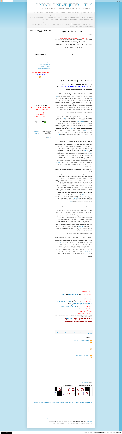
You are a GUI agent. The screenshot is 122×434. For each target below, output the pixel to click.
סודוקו (57, 15)
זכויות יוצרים (89, 421)
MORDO (77, 402)
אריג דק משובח (73, 294)
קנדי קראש (37, 133)
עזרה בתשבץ (67, 24)
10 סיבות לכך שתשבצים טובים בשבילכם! (68, 19)
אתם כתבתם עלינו (50, 12)
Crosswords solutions (64, 402)
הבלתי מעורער (80, 121)
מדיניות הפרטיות (67, 22)
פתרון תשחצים (86, 12)
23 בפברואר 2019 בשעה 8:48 (81, 340)
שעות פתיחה (82, 402)
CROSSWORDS (72, 402)
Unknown (86, 340)
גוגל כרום (49, 137)
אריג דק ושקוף (66, 301)
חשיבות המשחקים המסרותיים (43, 22)
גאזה (85, 130)
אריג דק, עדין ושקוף (79, 303)
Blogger (47, 418)
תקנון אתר (72, 26)
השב (88, 344)
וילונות (60, 159)
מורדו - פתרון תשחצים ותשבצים (64, 4)
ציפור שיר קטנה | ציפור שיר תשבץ (44, 68)
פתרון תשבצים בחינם (71, 411)
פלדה (64, 164)
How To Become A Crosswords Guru (69, 15)
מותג (61, 242)
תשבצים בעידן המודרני (57, 22)
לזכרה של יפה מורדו (60, 12)
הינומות (89, 153)
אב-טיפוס (80, 226)
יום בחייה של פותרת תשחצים (54, 17)
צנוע (64, 118)
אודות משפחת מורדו (89, 15)
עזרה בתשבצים (78, 411)
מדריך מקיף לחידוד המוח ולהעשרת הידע (84, 26)
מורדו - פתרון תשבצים (88, 402)
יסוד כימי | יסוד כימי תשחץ (45, 66)
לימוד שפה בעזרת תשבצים (38, 12)
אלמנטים (76, 198)
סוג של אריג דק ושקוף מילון (67, 332)
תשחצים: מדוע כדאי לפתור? (87, 22)
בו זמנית (58, 162)
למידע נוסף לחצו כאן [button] (88, 432)
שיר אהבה (84, 200)
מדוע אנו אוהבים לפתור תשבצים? (86, 19)
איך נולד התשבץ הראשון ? (57, 24)
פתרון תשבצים (45, 19)
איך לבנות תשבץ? (54, 19)
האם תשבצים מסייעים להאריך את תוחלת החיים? (83, 24)
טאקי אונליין (37, 128)
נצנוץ (59, 134)
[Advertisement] (74, 67)
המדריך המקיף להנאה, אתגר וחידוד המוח (41, 24)
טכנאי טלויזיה (56, 402)
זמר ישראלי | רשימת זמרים (45, 64)
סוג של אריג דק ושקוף (75, 332)
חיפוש (92, 12)
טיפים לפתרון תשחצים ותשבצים (73, 12)
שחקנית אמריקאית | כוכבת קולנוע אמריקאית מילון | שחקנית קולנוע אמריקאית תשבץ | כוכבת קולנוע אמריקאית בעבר (41, 61)
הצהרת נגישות (76, 22)
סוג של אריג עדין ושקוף (68, 306)
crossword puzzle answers (46, 402)
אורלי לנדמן (86, 355)
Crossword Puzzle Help (87, 403)
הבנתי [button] (6, 432)
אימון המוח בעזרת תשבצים (87, 17)
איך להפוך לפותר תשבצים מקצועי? (47, 15)
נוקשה (83, 194)
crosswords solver (36, 402)
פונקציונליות (88, 251)
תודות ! (81, 15)
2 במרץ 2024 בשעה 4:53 (79, 355)
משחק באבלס (36, 131)
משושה (86, 150)
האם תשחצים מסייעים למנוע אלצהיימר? (71, 17)
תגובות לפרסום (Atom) (85, 382)
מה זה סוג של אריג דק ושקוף (84, 332)
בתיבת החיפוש (69, 318)
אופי (71, 201)
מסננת (72, 129)
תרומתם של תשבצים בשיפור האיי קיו (38, 17)
